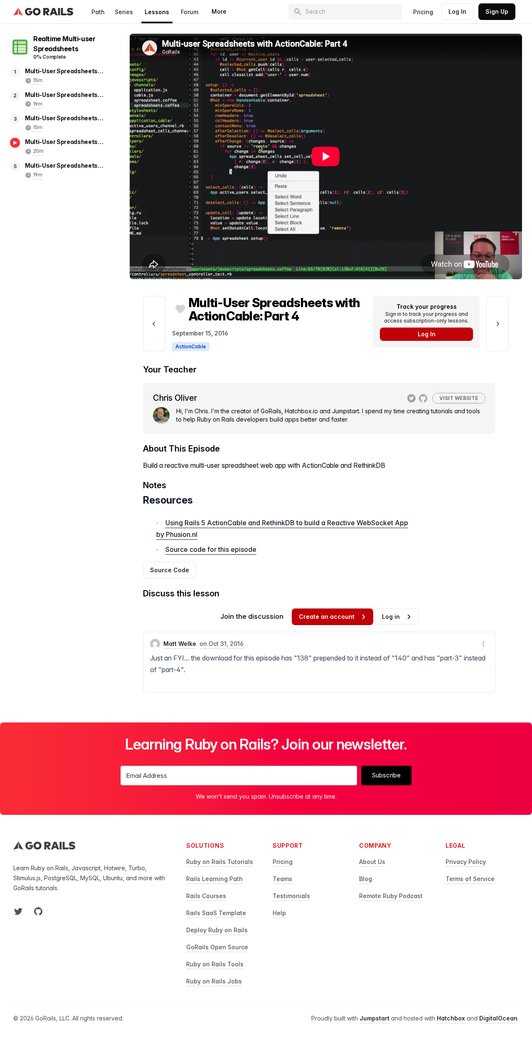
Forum (189, 11)
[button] (483, 644)
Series (124, 11)
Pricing (423, 11)
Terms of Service (470, 878)
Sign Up (496, 11)
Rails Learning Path (214, 878)
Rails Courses (206, 895)
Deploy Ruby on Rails (217, 929)
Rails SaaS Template (216, 912)
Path (98, 11)
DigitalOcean (498, 1018)
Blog (365, 878)
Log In (457, 11)
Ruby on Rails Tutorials (219, 861)
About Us (372, 861)
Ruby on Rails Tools (215, 964)
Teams (282, 878)
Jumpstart (374, 1018)
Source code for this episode (210, 549)
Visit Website (458, 398)
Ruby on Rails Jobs (214, 981)
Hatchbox (451, 1018)
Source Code (169, 569)
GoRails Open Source (217, 947)
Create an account (327, 616)
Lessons (157, 11)
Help (279, 912)
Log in (391, 616)
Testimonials (291, 895)
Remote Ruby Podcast (391, 895)
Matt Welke (179, 643)
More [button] (219, 11)
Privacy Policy (466, 861)
